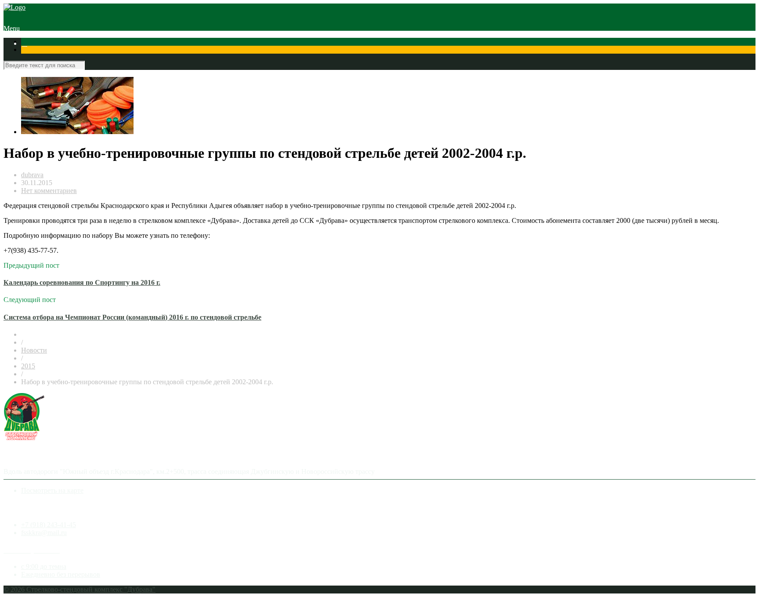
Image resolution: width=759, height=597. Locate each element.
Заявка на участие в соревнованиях (264, 43)
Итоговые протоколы (479, 43)
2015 (28, 366)
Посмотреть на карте (52, 490)
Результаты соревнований (67, 43)
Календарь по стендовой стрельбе (159, 43)
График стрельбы (538, 43)
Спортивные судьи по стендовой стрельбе (382, 43)
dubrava (32, 174)
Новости (34, 350)
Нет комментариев (49, 190)
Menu (12, 28)
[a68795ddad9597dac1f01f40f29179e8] (77, 131)
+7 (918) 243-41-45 (48, 524)
